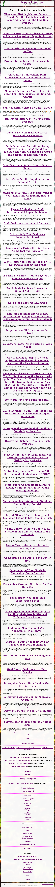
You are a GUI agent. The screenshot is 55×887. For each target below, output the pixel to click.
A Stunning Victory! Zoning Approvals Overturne (27, 698)
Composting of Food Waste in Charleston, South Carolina (28, 572)
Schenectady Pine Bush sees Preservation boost (27, 236)
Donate (27, 774)
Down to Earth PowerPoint (19, 766)
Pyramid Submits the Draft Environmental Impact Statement (27, 211)
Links (27, 875)
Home (28, 739)
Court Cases (27, 796)
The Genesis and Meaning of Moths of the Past (27, 50)
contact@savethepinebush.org (47, 884)
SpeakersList (28, 818)
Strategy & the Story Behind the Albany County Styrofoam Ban (27, 430)
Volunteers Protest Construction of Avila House (27, 345)
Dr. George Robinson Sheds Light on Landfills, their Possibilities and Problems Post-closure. (27, 614)
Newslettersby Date (27, 813)
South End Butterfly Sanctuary (27, 856)
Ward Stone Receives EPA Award (27, 302)
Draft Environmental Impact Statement (27, 223)
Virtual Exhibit (27, 833)
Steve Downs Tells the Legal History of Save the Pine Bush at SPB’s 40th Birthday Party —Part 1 (27, 457)
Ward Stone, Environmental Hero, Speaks (27, 671)
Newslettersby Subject (27, 809)
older (27, 734)
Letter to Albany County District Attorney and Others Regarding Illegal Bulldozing (28, 35)
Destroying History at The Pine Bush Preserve (27, 120)
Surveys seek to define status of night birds (27, 723)
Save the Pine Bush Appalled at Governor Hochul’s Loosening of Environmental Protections (27, 748)
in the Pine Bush (25, 783)
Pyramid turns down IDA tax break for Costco (27, 62)
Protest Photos (27, 872)
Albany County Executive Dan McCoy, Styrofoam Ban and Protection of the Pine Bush (27, 531)
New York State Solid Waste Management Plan (27, 657)
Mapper (27, 805)
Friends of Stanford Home (28, 868)
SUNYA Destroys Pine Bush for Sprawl (27, 399)
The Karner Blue (27, 827)
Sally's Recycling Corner (27, 844)
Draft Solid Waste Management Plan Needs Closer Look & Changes (27, 643)
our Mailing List (29, 788)
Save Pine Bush (33, 2)
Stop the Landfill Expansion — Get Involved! (27, 331)
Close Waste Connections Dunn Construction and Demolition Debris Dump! (27, 77)
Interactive (27, 803)
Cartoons (28, 841)
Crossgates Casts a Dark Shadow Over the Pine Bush (27, 684)
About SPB (27, 849)
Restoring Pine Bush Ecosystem (19, 763)
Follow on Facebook (27, 791)
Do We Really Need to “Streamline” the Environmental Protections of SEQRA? (27, 472)
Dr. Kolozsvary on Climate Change (19, 757)
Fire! (27, 830)
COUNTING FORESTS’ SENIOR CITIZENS (27, 710)
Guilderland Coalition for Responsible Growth (27, 859)
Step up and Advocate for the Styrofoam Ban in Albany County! (27, 503)
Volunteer (27, 771)
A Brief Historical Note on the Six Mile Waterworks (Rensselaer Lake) (27, 263)
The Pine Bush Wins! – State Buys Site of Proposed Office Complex (27, 277)
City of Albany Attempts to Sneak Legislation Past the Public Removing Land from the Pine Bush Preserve (27, 360)
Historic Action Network (27, 863)
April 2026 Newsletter (28, 743)
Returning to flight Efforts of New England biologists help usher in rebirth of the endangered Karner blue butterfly (27, 316)
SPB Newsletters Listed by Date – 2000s (27, 107)
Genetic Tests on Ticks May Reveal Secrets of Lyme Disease (27, 134)
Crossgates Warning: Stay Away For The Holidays (27, 585)
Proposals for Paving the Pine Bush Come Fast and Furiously (27, 249)
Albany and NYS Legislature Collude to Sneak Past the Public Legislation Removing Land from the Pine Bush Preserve (27, 18)
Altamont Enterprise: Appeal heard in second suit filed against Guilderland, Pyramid (27, 94)
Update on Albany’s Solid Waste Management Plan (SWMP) (27, 629)
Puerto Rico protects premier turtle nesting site (27, 546)
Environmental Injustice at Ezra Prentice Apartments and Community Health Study (27, 195)
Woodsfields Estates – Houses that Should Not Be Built (28, 289)
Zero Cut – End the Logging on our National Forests (27, 180)
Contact (27, 879)
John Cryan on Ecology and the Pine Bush (17, 760)
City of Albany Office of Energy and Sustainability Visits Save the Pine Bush (27, 516)
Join (22, 788)
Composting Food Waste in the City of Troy (27, 559)
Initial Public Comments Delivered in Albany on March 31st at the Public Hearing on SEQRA (27, 487)
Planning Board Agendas (27, 779)
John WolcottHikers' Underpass (27, 837)
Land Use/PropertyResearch (27, 799)
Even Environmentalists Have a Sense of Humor (27, 167)
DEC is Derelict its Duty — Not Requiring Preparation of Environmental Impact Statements (27, 413)
